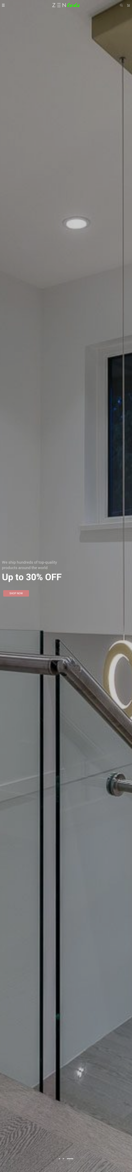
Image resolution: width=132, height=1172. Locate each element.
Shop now (16, 593)
